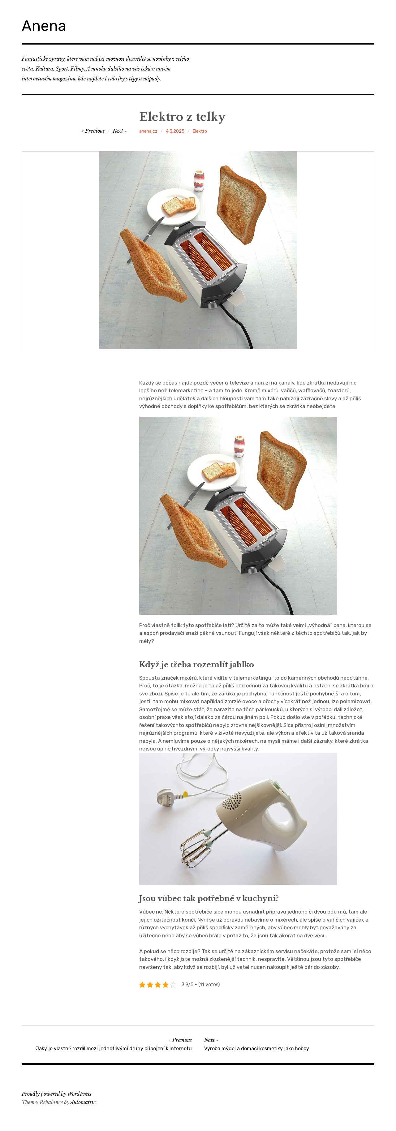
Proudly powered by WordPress (56, 1094)
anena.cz (148, 131)
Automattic (83, 1102)
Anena (44, 26)
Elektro (200, 131)
